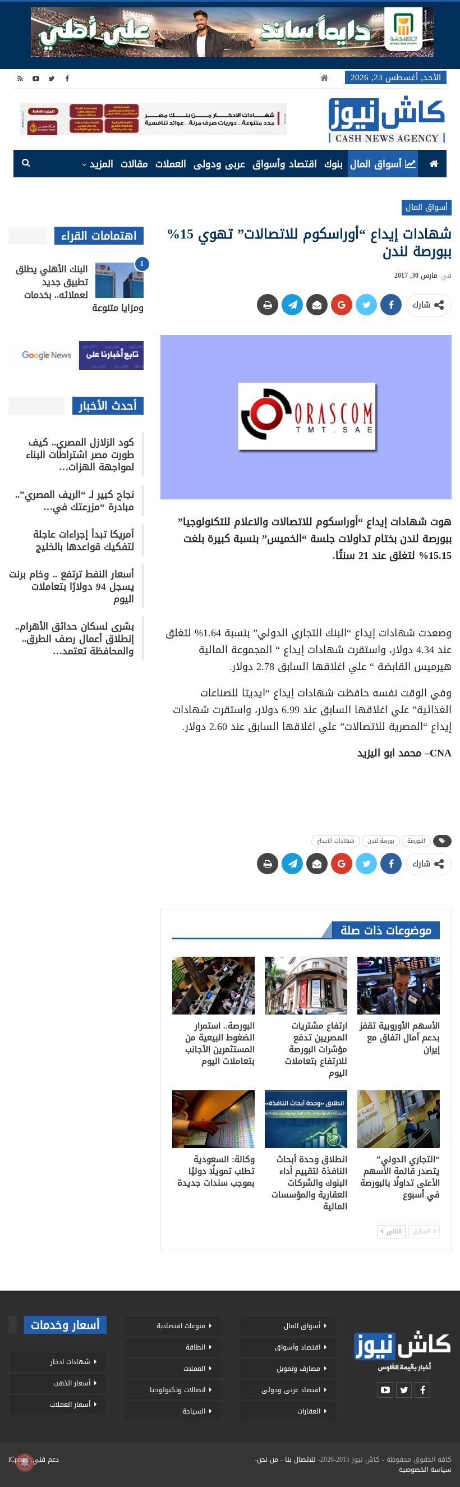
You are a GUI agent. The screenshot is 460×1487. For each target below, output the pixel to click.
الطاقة (195, 1347)
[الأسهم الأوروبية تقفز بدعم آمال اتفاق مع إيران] (398, 986)
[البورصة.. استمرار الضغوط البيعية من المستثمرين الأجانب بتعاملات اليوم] (213, 986)
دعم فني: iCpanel (33, 1459)
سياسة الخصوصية (425, 1469)
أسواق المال (376, 164)
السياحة (193, 1411)
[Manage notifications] (25, 1462)
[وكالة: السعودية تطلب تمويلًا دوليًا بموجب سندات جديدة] (213, 1119)
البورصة (416, 841)
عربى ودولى (219, 164)
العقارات (308, 1411)
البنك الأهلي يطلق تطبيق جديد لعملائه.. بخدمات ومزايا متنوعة (80, 288)
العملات (170, 164)
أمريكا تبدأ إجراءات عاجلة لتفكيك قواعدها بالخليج (83, 540)
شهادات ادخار (70, 1362)
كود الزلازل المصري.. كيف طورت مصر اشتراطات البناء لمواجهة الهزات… (80, 454)
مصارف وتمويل (298, 1368)
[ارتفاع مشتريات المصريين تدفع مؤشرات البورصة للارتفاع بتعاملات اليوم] (306, 986)
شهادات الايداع (336, 841)
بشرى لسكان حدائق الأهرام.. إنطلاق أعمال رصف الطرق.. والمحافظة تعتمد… (74, 638)
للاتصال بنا (300, 1459)
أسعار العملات (70, 1404)
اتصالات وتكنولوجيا (177, 1390)
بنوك (333, 164)
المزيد (101, 164)
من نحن (267, 1459)
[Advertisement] (305, 590)
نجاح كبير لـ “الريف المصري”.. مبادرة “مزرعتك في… (74, 500)
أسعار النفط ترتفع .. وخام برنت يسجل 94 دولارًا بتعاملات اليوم (71, 586)
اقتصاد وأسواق (284, 164)
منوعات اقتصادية (181, 1326)
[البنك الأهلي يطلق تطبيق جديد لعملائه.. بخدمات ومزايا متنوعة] (119, 281)
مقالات (134, 164)
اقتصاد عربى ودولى (290, 1390)
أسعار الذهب (71, 1383)
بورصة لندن (380, 841)
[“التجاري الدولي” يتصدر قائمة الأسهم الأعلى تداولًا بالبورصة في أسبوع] (398, 1119)
